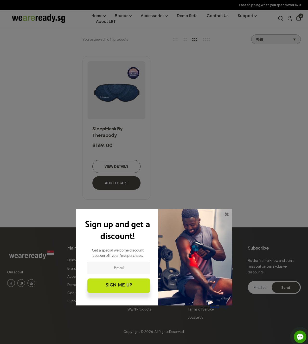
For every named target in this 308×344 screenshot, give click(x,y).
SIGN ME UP (119, 285)
